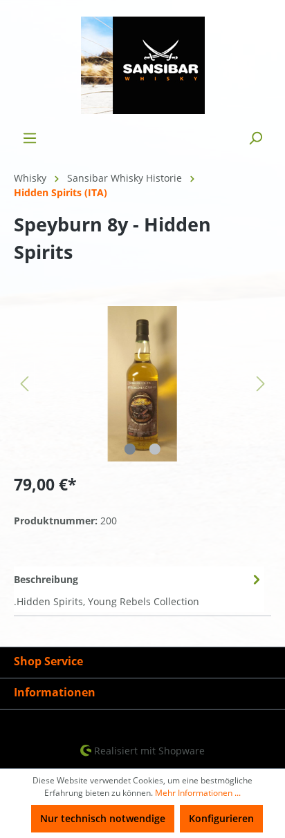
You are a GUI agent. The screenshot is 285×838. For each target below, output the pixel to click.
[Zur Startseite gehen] (142, 65)
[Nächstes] (260, 383)
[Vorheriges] (24, 383)
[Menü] (30, 138)
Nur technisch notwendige (102, 818)
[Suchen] (255, 138)
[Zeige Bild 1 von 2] (130, 449)
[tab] (139, 589)
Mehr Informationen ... (198, 793)
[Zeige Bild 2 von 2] (154, 449)
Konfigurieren (221, 818)
